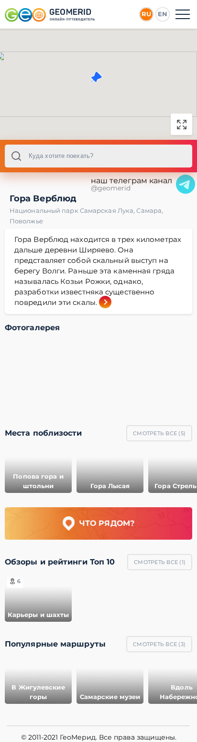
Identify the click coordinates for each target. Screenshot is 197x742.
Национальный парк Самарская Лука (73, 210)
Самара (149, 210)
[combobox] (98, 156)
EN (162, 14)
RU (146, 14)
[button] (96, 77)
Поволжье (26, 221)
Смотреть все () (159, 433)
